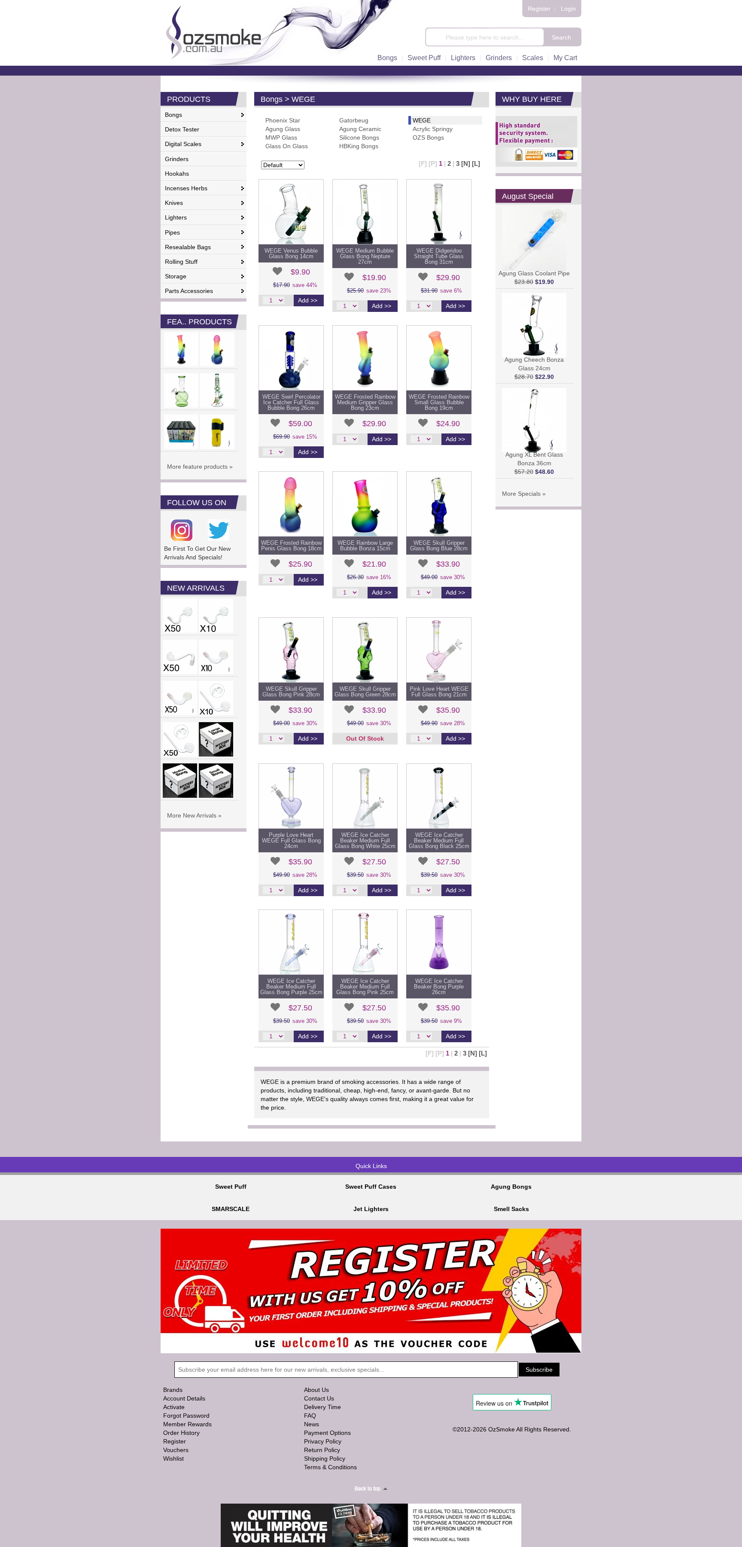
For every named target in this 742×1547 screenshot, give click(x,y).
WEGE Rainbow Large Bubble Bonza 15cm (365, 546)
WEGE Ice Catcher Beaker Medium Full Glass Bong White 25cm (365, 840)
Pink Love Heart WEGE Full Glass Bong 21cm (439, 692)
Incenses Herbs (186, 188)
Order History (181, 1432)
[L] (476, 163)
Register (539, 8)
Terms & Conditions (330, 1467)
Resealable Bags (188, 247)
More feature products (197, 466)
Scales (532, 57)
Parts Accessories (189, 290)
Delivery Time (322, 1407)
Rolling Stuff (181, 261)
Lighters (463, 57)
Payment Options (327, 1432)
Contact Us (319, 1398)
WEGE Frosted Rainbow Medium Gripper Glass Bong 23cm (365, 402)
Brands (172, 1389)
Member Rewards (187, 1424)
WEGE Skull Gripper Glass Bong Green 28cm (365, 692)
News (311, 1424)
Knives (174, 202)
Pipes (172, 232)
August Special (527, 196)
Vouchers (176, 1449)
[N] (465, 163)
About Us (316, 1389)
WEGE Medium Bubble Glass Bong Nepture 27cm (365, 256)
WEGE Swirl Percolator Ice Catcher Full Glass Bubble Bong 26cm (291, 402)
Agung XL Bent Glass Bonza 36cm (534, 459)
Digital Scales (183, 143)
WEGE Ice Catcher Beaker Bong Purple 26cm (439, 986)
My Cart (565, 57)
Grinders (499, 57)
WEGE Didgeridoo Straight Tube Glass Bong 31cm (439, 256)
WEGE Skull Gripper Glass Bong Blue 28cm (439, 546)
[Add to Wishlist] (277, 271)
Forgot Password (186, 1415)
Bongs (387, 57)
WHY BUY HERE (532, 99)
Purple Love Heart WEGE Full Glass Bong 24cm (291, 840)
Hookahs (177, 173)
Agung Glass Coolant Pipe (534, 273)
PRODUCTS (188, 99)
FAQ (310, 1415)
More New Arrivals (191, 815)
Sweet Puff (424, 57)
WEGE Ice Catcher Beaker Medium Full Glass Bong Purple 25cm (291, 986)
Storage (175, 276)
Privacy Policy (322, 1441)
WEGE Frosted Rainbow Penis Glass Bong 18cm (291, 546)
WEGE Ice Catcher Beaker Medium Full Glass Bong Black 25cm (439, 840)
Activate (174, 1407)
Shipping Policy (324, 1458)
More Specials (521, 493)
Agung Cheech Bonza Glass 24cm (534, 364)
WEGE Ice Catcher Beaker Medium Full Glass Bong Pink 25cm (365, 986)
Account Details (184, 1398)
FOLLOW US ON (196, 502)
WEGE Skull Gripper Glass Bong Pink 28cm (291, 692)
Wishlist (173, 1458)
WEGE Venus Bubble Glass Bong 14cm (291, 253)
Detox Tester (182, 129)
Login (568, 8)
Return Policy (322, 1449)
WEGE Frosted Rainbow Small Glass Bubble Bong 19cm (439, 402)
